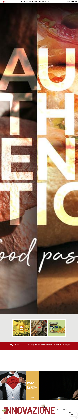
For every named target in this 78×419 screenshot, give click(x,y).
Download (40, 1)
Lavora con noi (44, 1)
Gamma (24, 1)
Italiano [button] (76, 1)
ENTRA (13, 397)
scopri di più (32, 397)
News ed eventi (31, 1)
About (22, 1)
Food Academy (36, 1)
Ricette (27, 1)
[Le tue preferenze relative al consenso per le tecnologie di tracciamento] (1, 418)
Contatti (48, 1)
